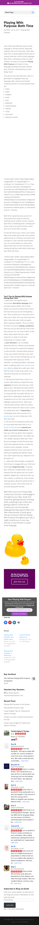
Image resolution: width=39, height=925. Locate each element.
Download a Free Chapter (19, 613)
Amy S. (13, 805)
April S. (13, 785)
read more (24, 761)
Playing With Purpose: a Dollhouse (8, 653)
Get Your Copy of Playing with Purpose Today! (19, 610)
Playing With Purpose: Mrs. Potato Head (9, 637)
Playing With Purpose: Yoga (14, 708)
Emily (8, 30)
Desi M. (13, 744)
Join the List (19, 581)
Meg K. (13, 867)
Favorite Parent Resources (25, 636)
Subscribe (9, 905)
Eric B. (13, 846)
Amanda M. (15, 826)
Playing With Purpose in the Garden (17, 704)
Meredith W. (15, 765)
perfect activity (9, 427)
